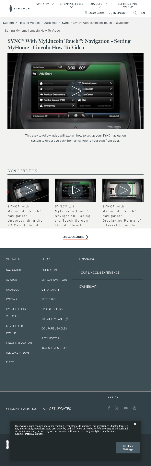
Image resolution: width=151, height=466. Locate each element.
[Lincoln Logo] (19, 9)
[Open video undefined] (28, 190)
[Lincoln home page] (9, 443)
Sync (65, 23)
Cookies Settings (128, 447)
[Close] (135, 427)
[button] (45, 5)
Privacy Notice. (34, 433)
